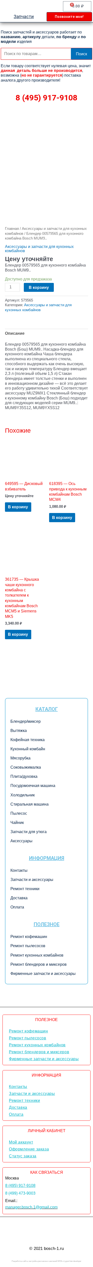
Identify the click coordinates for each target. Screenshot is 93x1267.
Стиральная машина (29, 804)
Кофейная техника (27, 740)
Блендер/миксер (25, 721)
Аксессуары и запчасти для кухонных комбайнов (39, 248)
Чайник (17, 822)
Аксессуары (21, 841)
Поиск (81, 54)
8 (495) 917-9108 (46, 97)
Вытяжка (18, 730)
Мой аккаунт (21, 1142)
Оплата (17, 907)
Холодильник (22, 795)
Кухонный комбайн (27, 749)
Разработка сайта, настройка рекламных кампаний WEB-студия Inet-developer (46, 1261)
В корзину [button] (18, 507)
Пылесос (18, 813)
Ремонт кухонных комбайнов (36, 955)
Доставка (19, 898)
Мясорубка (20, 758)
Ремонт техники (24, 889)
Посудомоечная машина (32, 786)
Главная (12, 228)
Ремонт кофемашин (28, 937)
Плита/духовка (23, 776)
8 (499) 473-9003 (20, 1193)
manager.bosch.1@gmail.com (31, 1207)
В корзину (39, 287)
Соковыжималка (25, 767)
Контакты (19, 870)
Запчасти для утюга (28, 832)
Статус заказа (22, 1156)
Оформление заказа (29, 1149)
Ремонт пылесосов (27, 946)
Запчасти (24, 16)
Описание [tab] (15, 333)
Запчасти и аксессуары (31, 879)
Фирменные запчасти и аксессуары (43, 973)
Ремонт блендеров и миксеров (38, 964)
